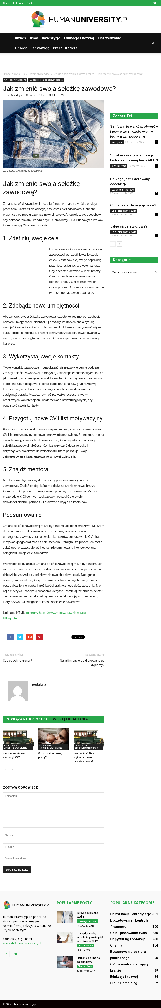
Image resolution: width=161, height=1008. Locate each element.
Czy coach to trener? (17, 660)
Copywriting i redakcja (127, 939)
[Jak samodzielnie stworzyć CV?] (18, 739)
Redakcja (16, 95)
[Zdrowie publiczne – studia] (65, 917)
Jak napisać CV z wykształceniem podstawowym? (84, 757)
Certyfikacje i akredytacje (130, 914)
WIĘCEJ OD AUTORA (70, 719)
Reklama (18, 2)
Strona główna (11, 74)
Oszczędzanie (109, 38)
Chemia (116, 945)
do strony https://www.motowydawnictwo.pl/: (55, 612)
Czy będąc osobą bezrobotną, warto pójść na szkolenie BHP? (90, 937)
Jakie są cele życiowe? (128, 226)
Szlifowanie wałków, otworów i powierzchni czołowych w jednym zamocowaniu (134, 131)
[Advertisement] (80, 62)
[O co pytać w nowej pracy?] (53, 739)
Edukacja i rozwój (79, 38)
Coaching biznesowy (123, 189)
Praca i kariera (65, 48)
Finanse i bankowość (32, 48)
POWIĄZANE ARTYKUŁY (26, 719)
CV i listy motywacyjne (15, 79)
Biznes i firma (26, 38)
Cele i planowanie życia (124, 210)
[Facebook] (148, 3)
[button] (153, 43)
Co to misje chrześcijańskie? (133, 205)
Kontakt (31, 2)
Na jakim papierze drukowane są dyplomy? (82, 663)
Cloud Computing (123, 983)
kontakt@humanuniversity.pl (22, 943)
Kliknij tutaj (10, 618)
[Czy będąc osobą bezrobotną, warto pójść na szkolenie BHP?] (65, 937)
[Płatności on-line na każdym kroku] (65, 962)
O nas (6, 2)
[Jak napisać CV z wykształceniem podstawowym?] (89, 739)
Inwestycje (51, 38)
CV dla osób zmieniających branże (46, 79)
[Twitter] (155, 3)
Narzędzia (117, 142)
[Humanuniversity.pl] (80, 19)
